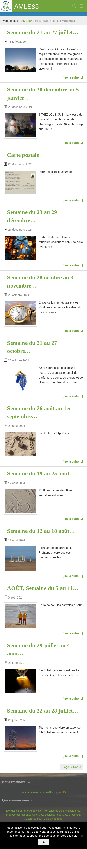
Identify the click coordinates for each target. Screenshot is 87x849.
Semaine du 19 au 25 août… (41, 473)
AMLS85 (26, 6)
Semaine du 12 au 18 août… (41, 531)
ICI (64, 792)
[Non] (82, 836)
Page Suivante (71, 767)
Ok (43, 842)
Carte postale (23, 155)
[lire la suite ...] (73, 77)
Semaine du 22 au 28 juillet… (42, 711)
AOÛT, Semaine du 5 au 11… (42, 588)
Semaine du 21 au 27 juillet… (42, 32)
